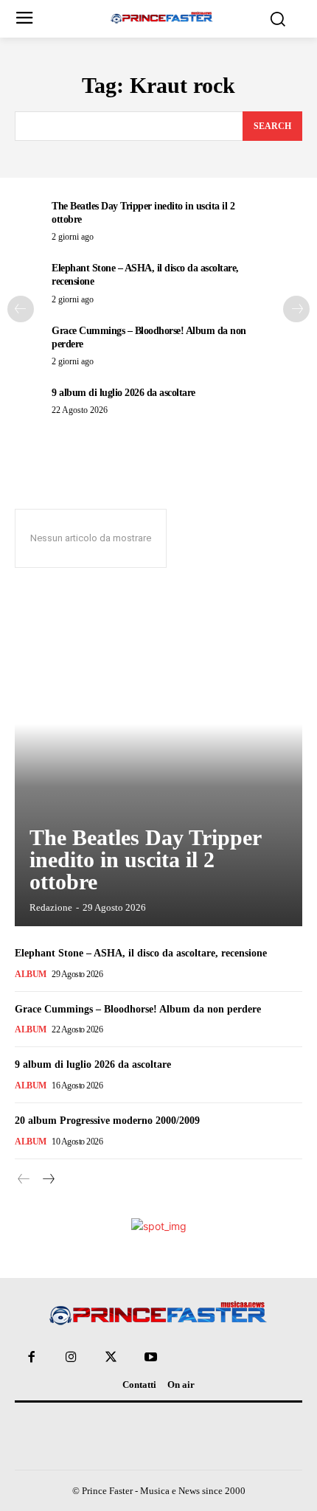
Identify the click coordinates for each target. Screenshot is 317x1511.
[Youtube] (151, 1357)
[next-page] (296, 309)
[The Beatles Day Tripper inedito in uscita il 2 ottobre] (158, 760)
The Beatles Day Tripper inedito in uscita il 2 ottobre (145, 859)
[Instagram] (71, 1357)
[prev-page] (20, 309)
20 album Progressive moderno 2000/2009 (107, 1120)
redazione (50, 907)
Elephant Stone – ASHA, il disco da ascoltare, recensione (141, 953)
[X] (110, 1357)
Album (30, 974)
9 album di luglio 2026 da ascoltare (123, 392)
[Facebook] (31, 1357)
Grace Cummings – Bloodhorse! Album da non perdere (138, 1009)
